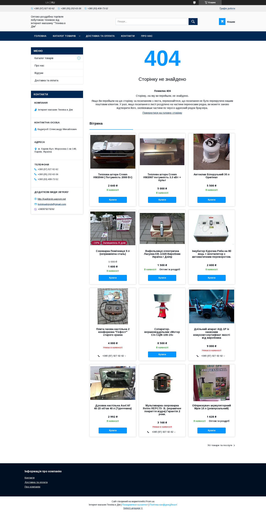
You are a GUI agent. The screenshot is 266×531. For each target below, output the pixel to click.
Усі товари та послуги (220, 445)
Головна (40, 36)
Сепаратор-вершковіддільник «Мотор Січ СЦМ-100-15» (162, 332)
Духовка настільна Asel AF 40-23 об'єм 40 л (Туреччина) (113, 407)
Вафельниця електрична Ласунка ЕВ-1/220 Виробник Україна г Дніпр (162, 254)
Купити (113, 199)
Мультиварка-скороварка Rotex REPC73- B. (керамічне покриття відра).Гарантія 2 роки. (162, 410)
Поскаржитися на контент (135, 504)
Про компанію (32, 486)
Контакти (128, 36)
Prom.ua (150, 501)
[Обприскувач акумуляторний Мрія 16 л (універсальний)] (212, 383)
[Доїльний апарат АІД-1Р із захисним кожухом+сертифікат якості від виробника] (212, 306)
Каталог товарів (64, 36)
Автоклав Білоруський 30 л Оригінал (211, 176)
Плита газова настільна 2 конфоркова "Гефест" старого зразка (112, 332)
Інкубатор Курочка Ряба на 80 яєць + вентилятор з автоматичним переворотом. (211, 254)
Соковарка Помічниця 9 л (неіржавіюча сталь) (113, 252)
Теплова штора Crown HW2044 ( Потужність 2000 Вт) (112, 176)
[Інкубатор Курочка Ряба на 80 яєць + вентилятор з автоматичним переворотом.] (212, 228)
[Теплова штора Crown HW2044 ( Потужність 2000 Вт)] (113, 151)
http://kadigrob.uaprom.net (52, 199)
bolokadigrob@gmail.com (52, 204)
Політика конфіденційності (163, 504)
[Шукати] (193, 21)
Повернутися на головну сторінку (162, 112)
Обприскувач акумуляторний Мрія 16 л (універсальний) (211, 407)
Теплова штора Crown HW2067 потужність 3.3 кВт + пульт (162, 177)
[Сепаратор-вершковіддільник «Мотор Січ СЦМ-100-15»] (162, 306)
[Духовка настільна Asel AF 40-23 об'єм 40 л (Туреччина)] (113, 383)
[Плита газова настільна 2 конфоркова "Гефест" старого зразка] (113, 306)
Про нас (147, 36)
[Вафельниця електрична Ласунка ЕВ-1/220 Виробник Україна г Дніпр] (162, 228)
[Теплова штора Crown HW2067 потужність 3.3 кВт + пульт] (162, 151)
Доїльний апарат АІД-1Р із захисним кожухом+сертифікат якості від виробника (211, 333)
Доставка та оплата (100, 36)
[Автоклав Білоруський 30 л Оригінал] (212, 151)
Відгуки (39, 73)
